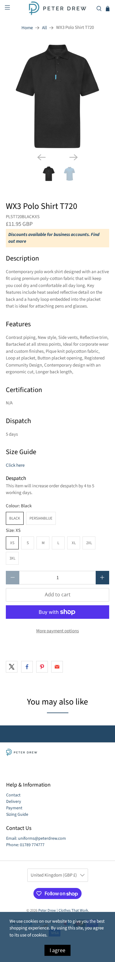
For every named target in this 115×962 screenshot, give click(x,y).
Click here (15, 465)
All (44, 28)
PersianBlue (40, 518)
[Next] (73, 157)
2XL (89, 543)
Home (27, 28)
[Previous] (41, 157)
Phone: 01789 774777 (25, 845)
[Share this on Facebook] (27, 667)
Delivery (13, 802)
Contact (13, 795)
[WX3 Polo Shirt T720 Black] (57, 96)
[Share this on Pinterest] (42, 667)
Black (14, 518)
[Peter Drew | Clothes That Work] (57, 8)
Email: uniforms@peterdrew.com (36, 838)
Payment (14, 808)
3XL (12, 558)
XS (12, 543)
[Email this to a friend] (57, 667)
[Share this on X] (11, 667)
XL (74, 543)
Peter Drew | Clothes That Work (63, 910)
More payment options (57, 631)
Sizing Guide (17, 814)
